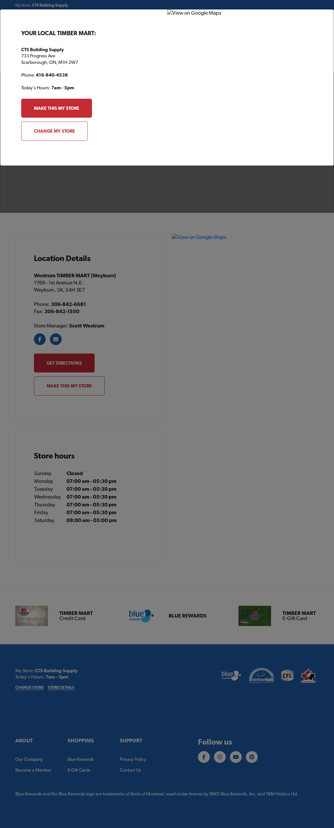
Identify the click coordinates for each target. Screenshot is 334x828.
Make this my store (56, 108)
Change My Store (54, 131)
